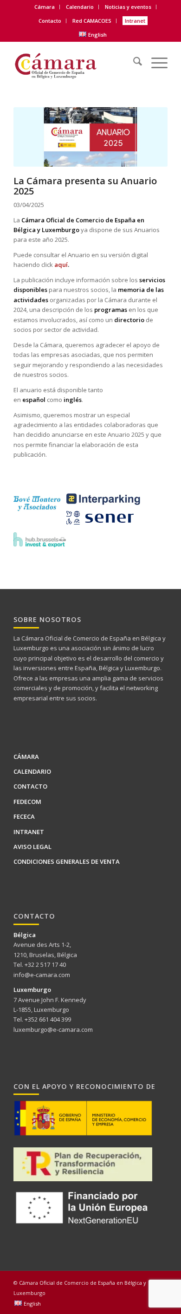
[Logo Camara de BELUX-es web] (74, 62)
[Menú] (155, 57)
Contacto (50, 20)
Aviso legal (32, 846)
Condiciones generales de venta (66, 861)
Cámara (26, 756)
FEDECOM (27, 801)
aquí (61, 264)
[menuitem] (45, 7)
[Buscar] (133, 57)
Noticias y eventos (128, 6)
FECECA (24, 816)
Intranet (135, 20)
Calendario (80, 6)
